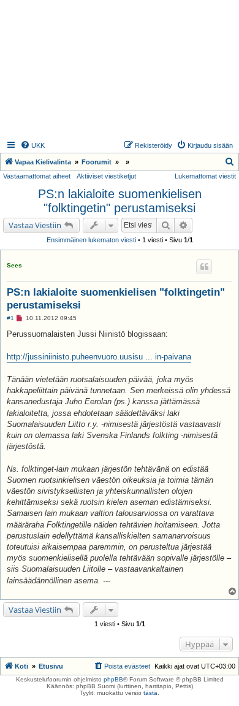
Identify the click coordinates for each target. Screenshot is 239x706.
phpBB (113, 679)
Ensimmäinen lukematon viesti (91, 240)
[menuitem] (32, 145)
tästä (150, 692)
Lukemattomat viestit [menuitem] (205, 176)
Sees (14, 265)
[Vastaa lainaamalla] (204, 266)
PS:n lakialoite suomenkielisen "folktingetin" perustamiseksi (120, 201)
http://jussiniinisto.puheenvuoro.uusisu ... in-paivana (99, 356)
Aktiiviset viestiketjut (106, 176)
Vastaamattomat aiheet (36, 176)
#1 (10, 318)
